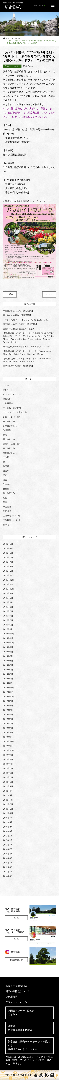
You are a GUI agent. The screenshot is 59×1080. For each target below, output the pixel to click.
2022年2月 (8, 786)
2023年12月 (8, 687)
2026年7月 (8, 548)
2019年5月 (8, 822)
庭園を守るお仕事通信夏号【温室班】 (19, 328)
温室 (5, 479)
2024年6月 (8, 660)
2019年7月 (8, 818)
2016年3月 (8, 858)
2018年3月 (8, 831)
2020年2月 (8, 813)
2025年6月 (8, 607)
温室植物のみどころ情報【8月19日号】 (20, 324)
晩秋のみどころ (10, 453)
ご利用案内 (8, 403)
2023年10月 (8, 696)
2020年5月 (8, 804)
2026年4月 (8, 562)
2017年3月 (8, 845)
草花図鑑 (7, 506)
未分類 (6, 457)
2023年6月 (8, 714)
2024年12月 (8, 633)
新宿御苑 (13, 6)
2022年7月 (8, 764)
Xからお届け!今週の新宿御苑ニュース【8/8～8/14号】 (27, 346)
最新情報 (18, 38)
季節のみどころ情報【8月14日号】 (18, 366)
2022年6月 (8, 768)
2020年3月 (8, 809)
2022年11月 (8, 746)
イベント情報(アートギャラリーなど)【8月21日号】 (26, 320)
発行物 (6, 488)
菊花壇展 (7, 511)
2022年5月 (8, 773)
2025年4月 (8, 615)
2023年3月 (8, 728)
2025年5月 (8, 611)
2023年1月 (8, 737)
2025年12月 (8, 580)
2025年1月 (8, 629)
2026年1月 (8, 575)
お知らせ (7, 399)
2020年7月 (8, 800)
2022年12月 (8, 741)
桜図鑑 (6, 466)
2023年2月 (8, 732)
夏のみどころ (9, 439)
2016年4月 (8, 853)
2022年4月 (8, 777)
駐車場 (6, 524)
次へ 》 (49, 294)
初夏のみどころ (10, 426)
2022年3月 (8, 782)
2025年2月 (8, 624)
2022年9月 (8, 755)
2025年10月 (8, 589)
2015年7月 (8, 862)
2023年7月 (8, 710)
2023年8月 (8, 705)
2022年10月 (8, 750)
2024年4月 (8, 669)
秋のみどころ (9, 493)
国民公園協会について (17, 991)
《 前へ (9, 294)
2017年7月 (7, 836)
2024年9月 (8, 647)
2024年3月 (8, 674)
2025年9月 (8, 593)
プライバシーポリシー (17, 1002)
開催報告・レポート (12, 520)
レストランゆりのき (12, 417)
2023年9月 (8, 701)
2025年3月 (8, 620)
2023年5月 (8, 719)
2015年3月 (8, 867)
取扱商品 (7, 430)
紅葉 (5, 497)
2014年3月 (8, 876)
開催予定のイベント (12, 515)
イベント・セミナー (12, 394)
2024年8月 (8, 651)
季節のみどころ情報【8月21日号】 (18, 311)
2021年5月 (8, 795)
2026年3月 (8, 566)
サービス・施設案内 (12, 408)
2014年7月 (8, 871)
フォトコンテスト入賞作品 (15, 412)
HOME (8, 38)
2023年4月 (8, 723)
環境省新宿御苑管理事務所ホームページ (25, 201)
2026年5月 (8, 557)
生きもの (7, 484)
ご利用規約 (11, 996)
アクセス (7, 385)
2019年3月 (8, 827)
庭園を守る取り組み (12, 444)
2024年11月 (8, 638)
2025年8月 (8, 598)
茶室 (5, 502)
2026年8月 (8, 544)
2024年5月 (8, 665)
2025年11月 (8, 584)
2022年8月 (8, 759)
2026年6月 (8, 553)
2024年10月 (8, 642)
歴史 (5, 475)
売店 (5, 435)
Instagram (15, 959)
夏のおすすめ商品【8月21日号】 (17, 315)
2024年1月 (8, 683)
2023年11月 (8, 692)
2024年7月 (8, 656)
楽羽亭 (6, 470)
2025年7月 (8, 602)
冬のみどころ (9, 421)
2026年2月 (8, 571)
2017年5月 (8, 840)
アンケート (8, 390)
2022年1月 (8, 791)
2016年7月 (8, 849)
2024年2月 (8, 678)
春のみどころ (9, 448)
